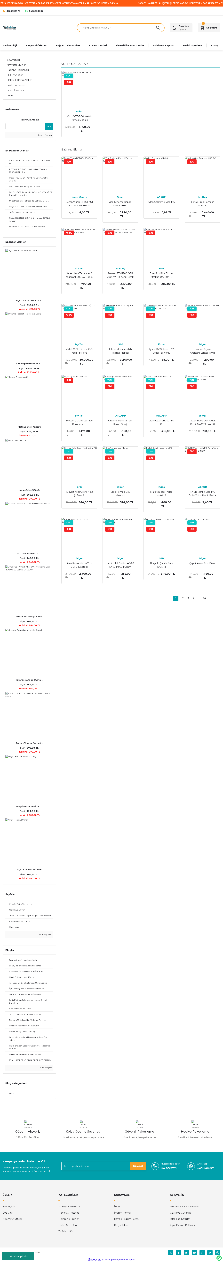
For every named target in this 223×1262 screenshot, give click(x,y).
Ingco (161, 486)
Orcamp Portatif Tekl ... (29, 363)
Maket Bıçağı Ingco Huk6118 (161, 493)
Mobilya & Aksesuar (69, 1206)
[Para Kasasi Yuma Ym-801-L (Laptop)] (79, 535)
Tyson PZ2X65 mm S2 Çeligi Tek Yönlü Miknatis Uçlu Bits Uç (161, 351)
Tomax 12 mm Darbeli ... (29, 743)
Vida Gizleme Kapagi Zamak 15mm (120, 204)
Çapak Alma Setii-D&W (202, 563)
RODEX (79, 268)
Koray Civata (79, 197)
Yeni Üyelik (9, 1206)
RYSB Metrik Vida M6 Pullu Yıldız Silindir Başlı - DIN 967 (202, 493)
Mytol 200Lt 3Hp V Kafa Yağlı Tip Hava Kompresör (79, 351)
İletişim (118, 1206)
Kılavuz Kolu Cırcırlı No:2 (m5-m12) (79, 493)
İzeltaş (202, 197)
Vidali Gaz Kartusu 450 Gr (161, 422)
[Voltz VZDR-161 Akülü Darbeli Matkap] (79, 88)
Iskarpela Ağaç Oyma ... (29, 680)
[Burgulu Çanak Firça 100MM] (161, 535)
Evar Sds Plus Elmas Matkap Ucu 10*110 (161, 275)
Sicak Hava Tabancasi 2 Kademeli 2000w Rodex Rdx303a (79, 275)
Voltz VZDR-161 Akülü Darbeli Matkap (79, 118)
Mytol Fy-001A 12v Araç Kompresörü (79, 422)
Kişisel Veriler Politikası (182, 1225)
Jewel (202, 415)
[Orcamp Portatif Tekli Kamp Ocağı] (120, 393)
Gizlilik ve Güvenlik (180, 1212)
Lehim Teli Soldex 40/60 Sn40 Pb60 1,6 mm (120, 565)
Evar (161, 268)
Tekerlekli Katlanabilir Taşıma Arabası (120, 351)
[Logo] (9, 27)
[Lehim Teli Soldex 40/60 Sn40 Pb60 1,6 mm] (120, 535)
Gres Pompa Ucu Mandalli (120, 493)
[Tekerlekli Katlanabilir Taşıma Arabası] (120, 321)
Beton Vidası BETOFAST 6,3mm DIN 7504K (79, 204)
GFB (79, 486)
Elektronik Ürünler (68, 1218)
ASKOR (161, 197)
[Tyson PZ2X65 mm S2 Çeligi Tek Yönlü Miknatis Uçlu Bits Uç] (161, 321)
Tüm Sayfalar (45, 934)
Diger (120, 197)
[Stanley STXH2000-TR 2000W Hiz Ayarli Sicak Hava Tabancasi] (120, 245)
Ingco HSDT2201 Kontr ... (29, 300)
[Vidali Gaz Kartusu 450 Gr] (161, 393)
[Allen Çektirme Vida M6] (161, 174)
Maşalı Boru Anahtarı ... (29, 806)
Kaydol (138, 1166)
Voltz (79, 111)
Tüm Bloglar (45, 1067)
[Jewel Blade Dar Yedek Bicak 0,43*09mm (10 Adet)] (202, 393)
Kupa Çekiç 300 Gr (29, 490)
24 (204, 598)
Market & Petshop (68, 1212)
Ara (49, 126)
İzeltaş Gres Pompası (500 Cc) (203, 204)
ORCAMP (120, 415)
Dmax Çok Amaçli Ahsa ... (29, 616)
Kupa (161, 344)
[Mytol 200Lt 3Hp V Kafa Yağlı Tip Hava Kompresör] (79, 321)
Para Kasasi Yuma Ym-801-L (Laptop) (79, 565)
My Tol (79, 344)
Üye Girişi (8, 1212)
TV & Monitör (65, 1231)
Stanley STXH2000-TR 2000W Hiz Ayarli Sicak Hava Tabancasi (120, 275)
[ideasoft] (94, 1259)
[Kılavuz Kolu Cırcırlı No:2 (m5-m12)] (79, 464)
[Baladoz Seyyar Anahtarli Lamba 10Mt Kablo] (202, 321)
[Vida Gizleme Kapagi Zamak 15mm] (120, 174)
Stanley (120, 268)
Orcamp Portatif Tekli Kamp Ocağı (120, 422)
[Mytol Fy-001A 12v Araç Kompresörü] (79, 393)
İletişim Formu (122, 1212)
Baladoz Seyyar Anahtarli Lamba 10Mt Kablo (202, 351)
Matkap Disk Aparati (29, 427)
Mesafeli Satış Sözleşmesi (184, 1206)
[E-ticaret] (111, 1259)
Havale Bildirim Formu (126, 1218)
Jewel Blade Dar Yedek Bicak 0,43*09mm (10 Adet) (202, 422)
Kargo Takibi (121, 1225)
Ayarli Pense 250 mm (29, 869)
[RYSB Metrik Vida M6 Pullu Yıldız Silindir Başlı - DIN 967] (202, 464)
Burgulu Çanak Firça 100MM (161, 565)
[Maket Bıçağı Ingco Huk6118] (161, 464)
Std (120, 344)
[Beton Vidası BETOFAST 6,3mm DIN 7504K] (79, 174)
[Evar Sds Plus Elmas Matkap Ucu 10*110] (161, 245)
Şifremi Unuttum (12, 1218)
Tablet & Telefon (67, 1225)
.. (198, 598)
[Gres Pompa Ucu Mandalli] (120, 464)
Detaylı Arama (44, 135)
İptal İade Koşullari (180, 1218)
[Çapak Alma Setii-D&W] (202, 535)
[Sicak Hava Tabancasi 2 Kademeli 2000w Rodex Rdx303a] (79, 245)
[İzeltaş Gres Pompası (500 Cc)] (202, 174)
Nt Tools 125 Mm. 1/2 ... (29, 553)
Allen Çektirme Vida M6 (161, 202)
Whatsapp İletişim (20, 1256)
